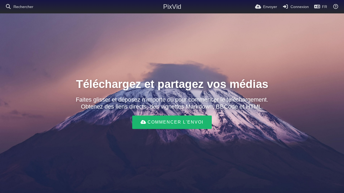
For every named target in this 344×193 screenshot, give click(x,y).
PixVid (172, 6)
